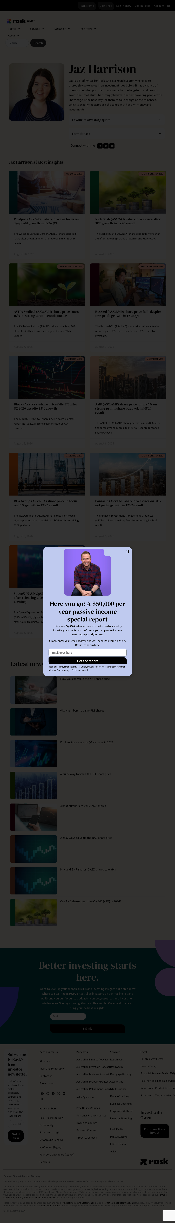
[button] (127, 551)
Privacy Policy (93, 666)
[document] (87, 611)
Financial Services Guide (75, 666)
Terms (60, 666)
